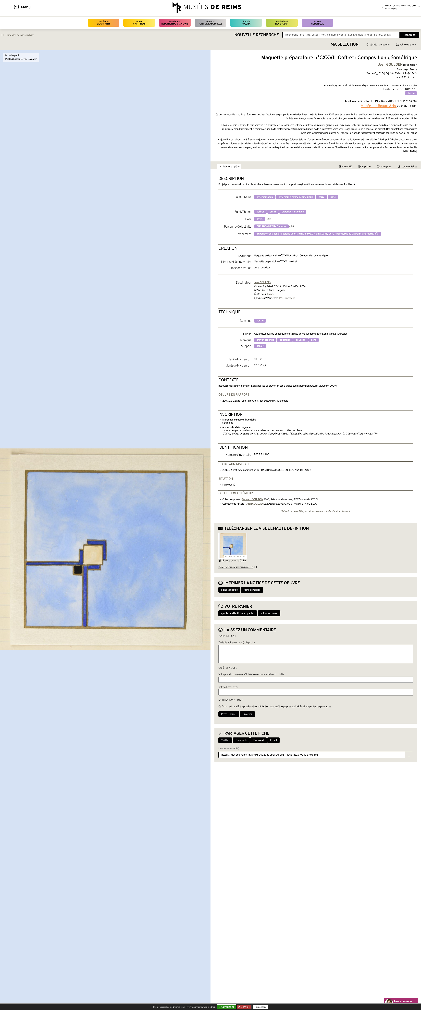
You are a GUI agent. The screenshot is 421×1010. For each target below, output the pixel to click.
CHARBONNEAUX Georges (271, 226)
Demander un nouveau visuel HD (235, 567)
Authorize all (227, 1006)
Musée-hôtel (281, 23)
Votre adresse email (228, 687)
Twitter (225, 740)
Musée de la (174, 23)
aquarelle (285, 340)
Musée (139, 23)
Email (273, 740)
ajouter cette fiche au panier (237, 613)
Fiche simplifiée (229, 590)
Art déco (290, 298)
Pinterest (258, 740)
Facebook (241, 740)
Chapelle (246, 23)
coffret (260, 211)
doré (313, 340)
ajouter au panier (380, 44)
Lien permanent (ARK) (228, 748)
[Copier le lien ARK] (409, 755)
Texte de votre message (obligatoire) (236, 642)
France (270, 294)
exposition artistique (293, 211)
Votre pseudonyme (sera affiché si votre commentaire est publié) (251, 674)
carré (322, 197)
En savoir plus (391, 8)
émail (273, 211)
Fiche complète (252, 590)
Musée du (210, 23)
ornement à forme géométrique (296, 197)
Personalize (261, 1007)
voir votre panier (408, 44)
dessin (411, 93)
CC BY (242, 560)
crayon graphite (265, 340)
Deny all (244, 1006)
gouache (300, 340)
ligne (333, 197)
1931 (260, 219)
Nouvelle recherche (256, 35)
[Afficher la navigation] (16, 7)
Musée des (104, 23)
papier (260, 346)
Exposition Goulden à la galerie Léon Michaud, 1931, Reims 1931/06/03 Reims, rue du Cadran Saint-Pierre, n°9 (317, 234)
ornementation (265, 197)
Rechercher (409, 35)
